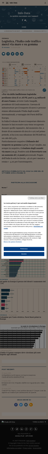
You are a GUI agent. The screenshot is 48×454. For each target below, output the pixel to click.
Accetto (24, 254)
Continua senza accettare (36, 198)
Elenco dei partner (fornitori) (13, 242)
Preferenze (24, 248)
